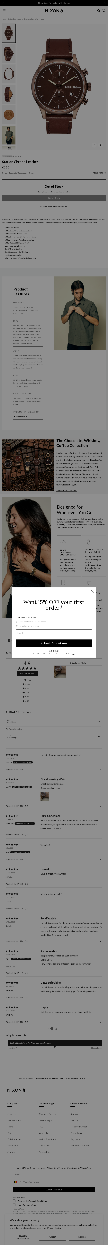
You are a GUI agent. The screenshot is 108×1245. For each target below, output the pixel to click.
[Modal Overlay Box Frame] (54, 622)
